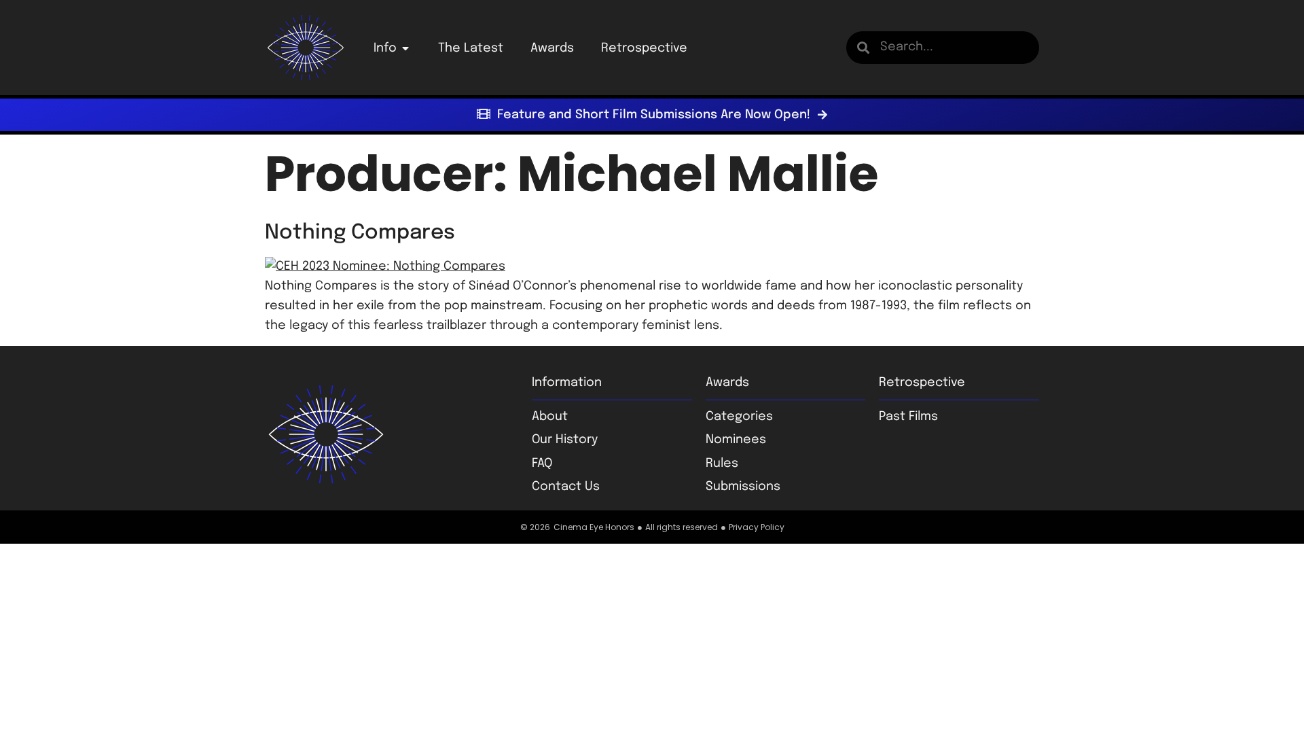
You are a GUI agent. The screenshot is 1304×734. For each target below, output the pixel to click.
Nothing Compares (360, 232)
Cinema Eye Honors (594, 527)
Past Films (908, 416)
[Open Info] (405, 48)
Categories (739, 416)
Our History (565, 440)
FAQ (542, 463)
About (550, 416)
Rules (722, 463)
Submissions (743, 486)
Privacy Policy (756, 527)
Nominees (736, 440)
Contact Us (566, 486)
